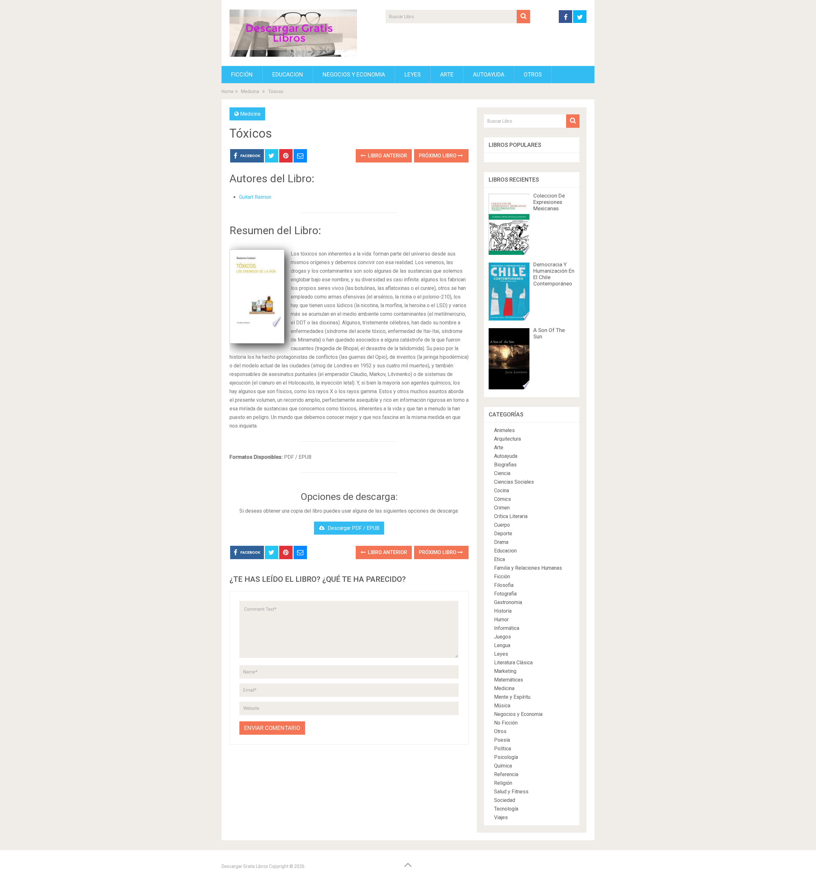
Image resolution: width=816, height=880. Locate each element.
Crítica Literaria (511, 516)
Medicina (250, 114)
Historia (503, 611)
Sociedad (504, 800)
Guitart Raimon (255, 197)
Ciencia (502, 473)
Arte (447, 74)
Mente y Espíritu (512, 697)
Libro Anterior (387, 156)
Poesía (502, 740)
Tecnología (506, 809)
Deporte (503, 533)
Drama (501, 542)
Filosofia (504, 585)
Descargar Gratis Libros (245, 866)
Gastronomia (508, 602)
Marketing (505, 671)
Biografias (505, 465)
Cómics (502, 499)
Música (502, 706)
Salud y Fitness (511, 792)
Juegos (502, 637)
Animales (504, 430)
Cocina (501, 490)
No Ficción (506, 723)
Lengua (502, 645)
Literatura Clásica (513, 663)
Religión (503, 783)
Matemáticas (508, 680)
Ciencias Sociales (514, 482)
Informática (506, 628)
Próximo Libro (438, 156)
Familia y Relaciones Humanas (528, 568)
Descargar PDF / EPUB (353, 528)
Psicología (506, 757)
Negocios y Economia (354, 74)
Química (503, 766)
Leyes (412, 74)
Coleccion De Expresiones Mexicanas (549, 202)
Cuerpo (502, 525)
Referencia (506, 774)
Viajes (501, 817)
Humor (501, 620)
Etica (499, 559)
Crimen (502, 508)
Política (502, 749)
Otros (533, 74)
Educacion (287, 74)
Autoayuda (488, 74)
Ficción (242, 74)
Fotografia (505, 594)
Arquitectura (507, 439)
